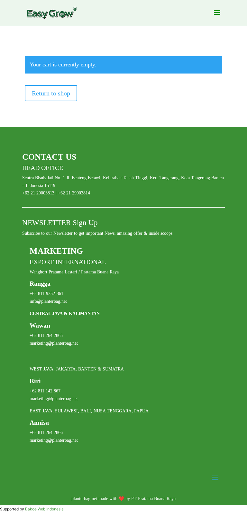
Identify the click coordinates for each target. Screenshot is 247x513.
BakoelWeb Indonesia (44, 509)
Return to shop (51, 93)
